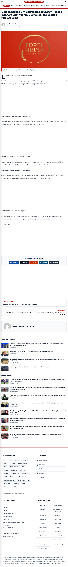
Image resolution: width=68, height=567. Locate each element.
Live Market (43, 535)
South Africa (21, 480)
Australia (16, 460)
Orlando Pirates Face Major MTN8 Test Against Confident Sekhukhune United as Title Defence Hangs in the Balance (38, 380)
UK (29, 480)
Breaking (6, 5)
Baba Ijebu (25, 460)
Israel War (7, 473)
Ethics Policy (7, 519)
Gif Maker (42, 509)
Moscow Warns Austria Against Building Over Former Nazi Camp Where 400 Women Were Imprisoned (37, 360)
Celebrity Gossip (23, 463)
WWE (14, 487)
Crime (5, 466)
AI (4, 460)
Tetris (58, 527)
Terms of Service (8, 536)
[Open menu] (2, 2)
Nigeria (24, 473)
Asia (9, 460)
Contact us (27, 5)
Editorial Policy (7, 516)
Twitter (25, 262)
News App (6, 525)
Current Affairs (45, 5)
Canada (13, 463)
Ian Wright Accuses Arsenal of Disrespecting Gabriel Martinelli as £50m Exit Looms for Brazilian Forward (36, 435)
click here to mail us (57, 563)
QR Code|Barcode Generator (58, 510)
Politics (53, 5)
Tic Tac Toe (58, 519)
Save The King (43, 527)
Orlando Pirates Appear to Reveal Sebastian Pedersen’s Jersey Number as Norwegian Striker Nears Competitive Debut (37, 388)
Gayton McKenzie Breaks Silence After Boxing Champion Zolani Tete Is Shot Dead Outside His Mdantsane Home (38, 396)
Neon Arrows (58, 523)
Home (12, 5)
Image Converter (58, 505)
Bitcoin (6, 463)
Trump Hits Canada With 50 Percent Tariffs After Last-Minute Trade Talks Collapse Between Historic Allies (37, 403)
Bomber (43, 523)
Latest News (19, 5)
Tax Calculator (58, 540)
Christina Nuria (13, 24)
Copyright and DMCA (9, 513)
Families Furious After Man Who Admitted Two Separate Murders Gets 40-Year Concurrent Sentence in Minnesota (37, 419)
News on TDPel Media (9, 528)
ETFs (23, 466)
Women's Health (58, 535)
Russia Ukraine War (9, 480)
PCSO (5, 477)
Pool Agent (13, 477)
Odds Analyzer (43, 548)
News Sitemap (19, 494)
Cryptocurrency (14, 466)
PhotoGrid (43, 515)
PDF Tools (43, 505)
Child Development (43, 544)
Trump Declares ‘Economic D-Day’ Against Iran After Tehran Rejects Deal (31, 351)
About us (5, 504)
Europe (6, 470)
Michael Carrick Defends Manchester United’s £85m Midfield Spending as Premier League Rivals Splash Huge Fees (37, 427)
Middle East (16, 473)
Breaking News (35, 5)
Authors (5, 507)
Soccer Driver (42, 531)
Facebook (15, 262)
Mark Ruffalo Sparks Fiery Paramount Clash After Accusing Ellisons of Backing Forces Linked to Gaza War (38, 411)
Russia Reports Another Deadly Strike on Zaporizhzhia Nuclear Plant (30, 367)
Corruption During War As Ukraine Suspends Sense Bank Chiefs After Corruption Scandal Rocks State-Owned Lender (37, 344)
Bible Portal (58, 531)
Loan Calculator (43, 540)
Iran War (22, 470)
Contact (5, 510)
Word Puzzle (58, 515)
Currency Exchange (58, 544)
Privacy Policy (7, 531)
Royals (21, 477)
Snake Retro (43, 519)
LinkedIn (44, 262)
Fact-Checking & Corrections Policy (13, 522)
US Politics (16, 483)
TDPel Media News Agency (34, 1)
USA (23, 483)
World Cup (7, 487)
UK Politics (7, 483)
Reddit (34, 262)
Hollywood (14, 470)
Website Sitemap (8, 494)
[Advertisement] (34, 94)
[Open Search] (66, 1)
